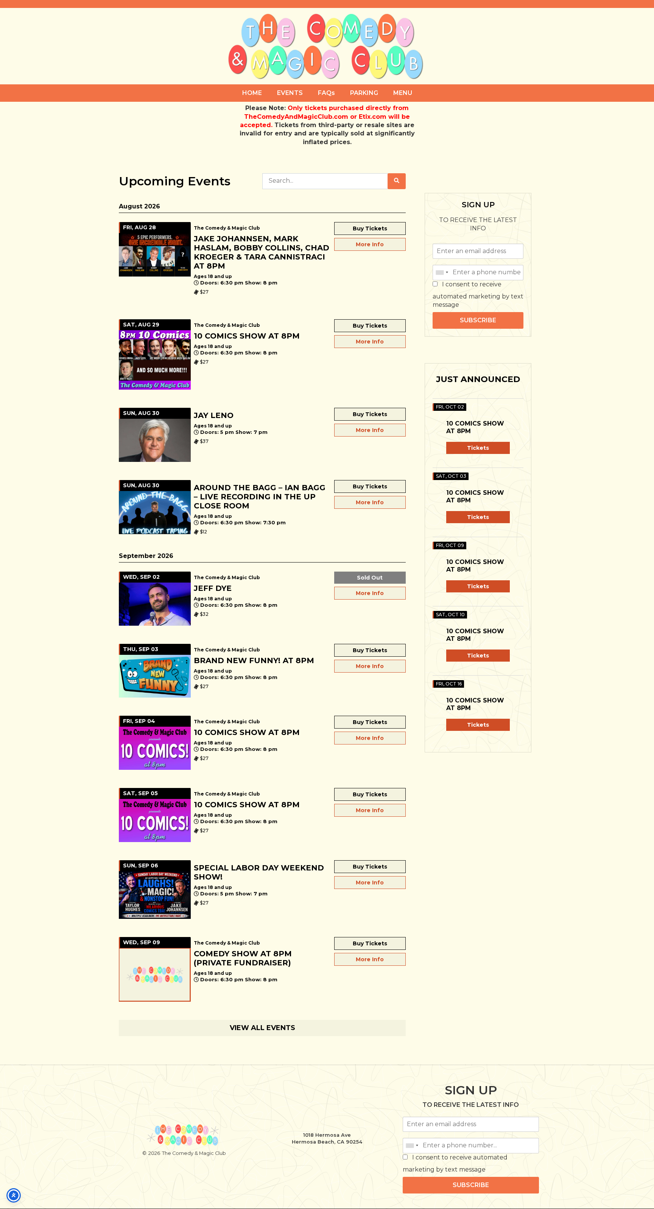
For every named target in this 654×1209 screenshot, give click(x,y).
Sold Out (370, 577)
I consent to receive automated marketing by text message (478, 294)
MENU (402, 92)
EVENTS (290, 92)
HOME (252, 92)
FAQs (326, 92)
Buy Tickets (370, 228)
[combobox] (441, 272)
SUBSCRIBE (478, 320)
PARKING (364, 92)
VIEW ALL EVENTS (262, 1028)
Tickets (478, 447)
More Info (370, 244)
